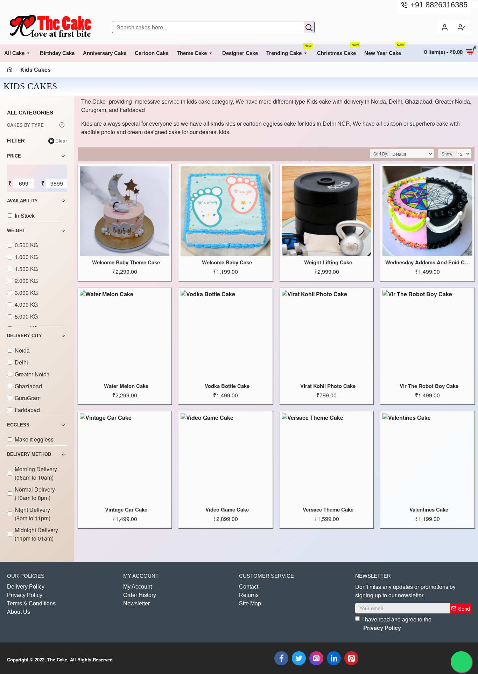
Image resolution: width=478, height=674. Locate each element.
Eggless (18, 425)
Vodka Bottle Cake (227, 386)
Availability (22, 200)
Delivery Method (29, 454)
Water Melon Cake (126, 386)
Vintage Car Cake (126, 509)
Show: (448, 154)
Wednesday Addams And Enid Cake (428, 262)
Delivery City (24, 335)
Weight (16, 230)
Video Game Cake (227, 509)
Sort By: (380, 154)
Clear (61, 141)
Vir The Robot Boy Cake (429, 386)
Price (14, 156)
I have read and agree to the (396, 623)
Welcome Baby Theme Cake (126, 262)
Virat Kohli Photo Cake (328, 386)
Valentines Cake (428, 509)
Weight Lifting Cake (328, 262)
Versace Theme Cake (328, 509)
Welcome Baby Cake (227, 262)
